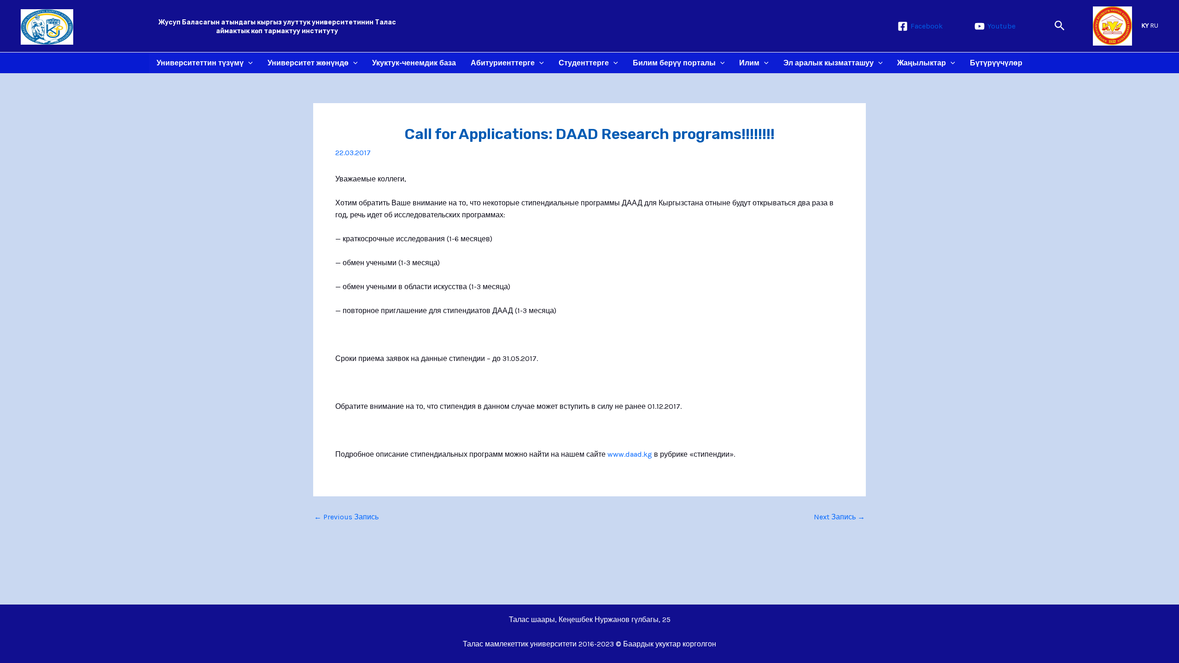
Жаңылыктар (921, 62)
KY (1145, 25)
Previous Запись (346, 517)
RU (1154, 25)
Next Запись (839, 517)
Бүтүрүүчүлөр (996, 62)
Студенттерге (584, 62)
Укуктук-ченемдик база (414, 62)
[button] (1059, 26)
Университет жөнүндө (308, 62)
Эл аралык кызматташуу (828, 62)
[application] (248, 62)
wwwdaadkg (629, 454)
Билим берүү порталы (674, 62)
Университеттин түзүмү (200, 62)
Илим (749, 62)
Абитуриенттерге (503, 62)
